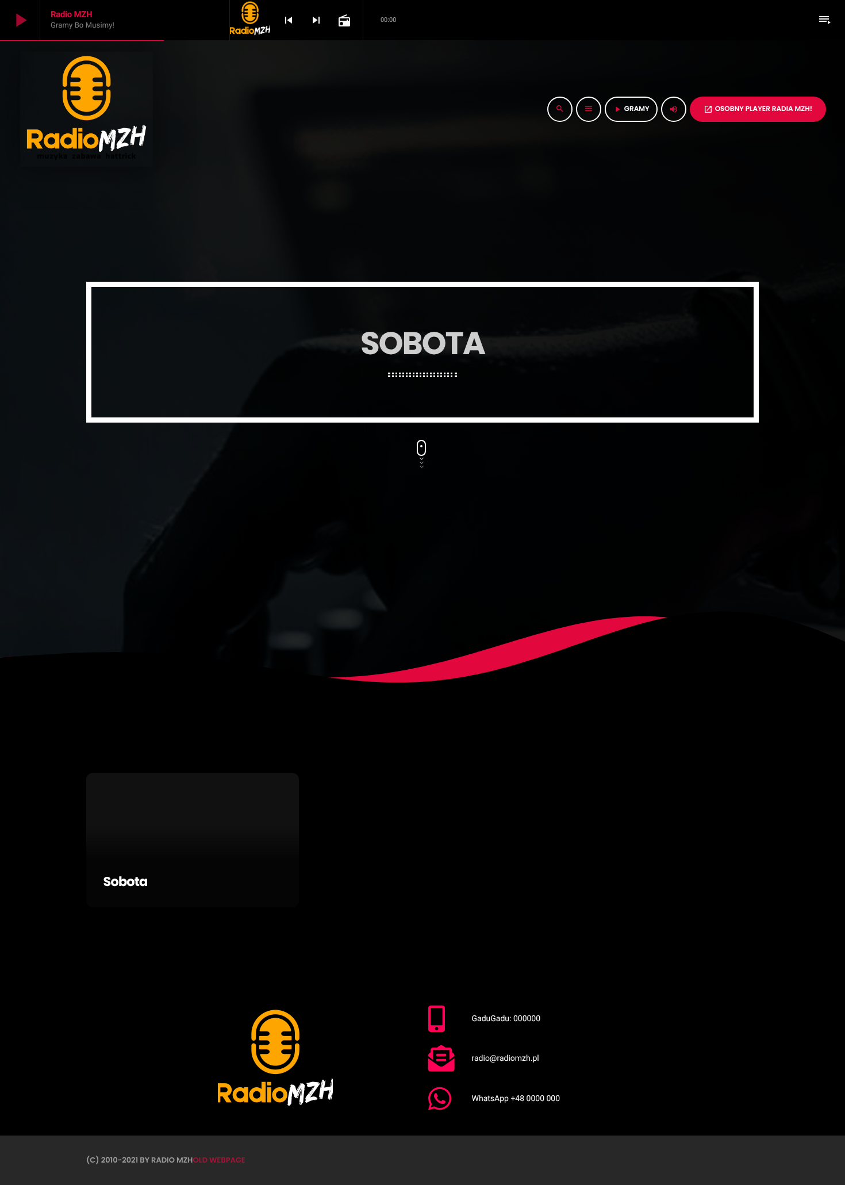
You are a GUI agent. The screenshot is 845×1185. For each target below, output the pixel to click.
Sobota (125, 881)
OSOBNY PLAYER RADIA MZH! (758, 109)
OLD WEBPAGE (219, 1160)
